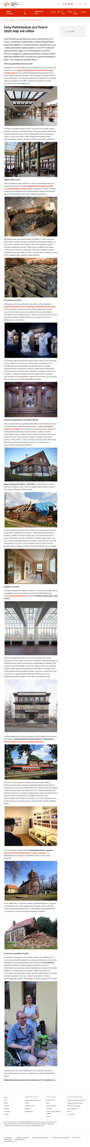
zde (40, 1080)
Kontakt (83, 12)
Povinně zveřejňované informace (76, 1100)
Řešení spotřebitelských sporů (40, 1137)
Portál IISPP (49, 1108)
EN (85, 4)
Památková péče (39, 13)
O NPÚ (25, 13)
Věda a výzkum (29, 1111)
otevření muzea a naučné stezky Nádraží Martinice (24, 741)
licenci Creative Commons (43, 1122)
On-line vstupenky (51, 1106)
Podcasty (6, 1106)
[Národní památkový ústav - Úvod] (11, 4)
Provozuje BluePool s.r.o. (10, 1141)
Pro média (6, 1111)
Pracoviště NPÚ (50, 1100)
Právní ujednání (8, 1137)
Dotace (69, 1111)
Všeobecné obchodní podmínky (61, 1137)
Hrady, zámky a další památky (33, 1100)
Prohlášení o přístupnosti (22, 1137)
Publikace (6, 1108)
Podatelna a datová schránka (75, 1103)
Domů (5, 1097)
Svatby (48, 1116)
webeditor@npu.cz (20, 1139)
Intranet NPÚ (70, 1114)
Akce (58, 12)
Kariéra (70, 12)
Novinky (53, 12)
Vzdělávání (28, 1108)
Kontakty (6, 1114)
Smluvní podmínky (72, 1108)
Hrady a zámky (9, 13)
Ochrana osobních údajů (73, 1106)
